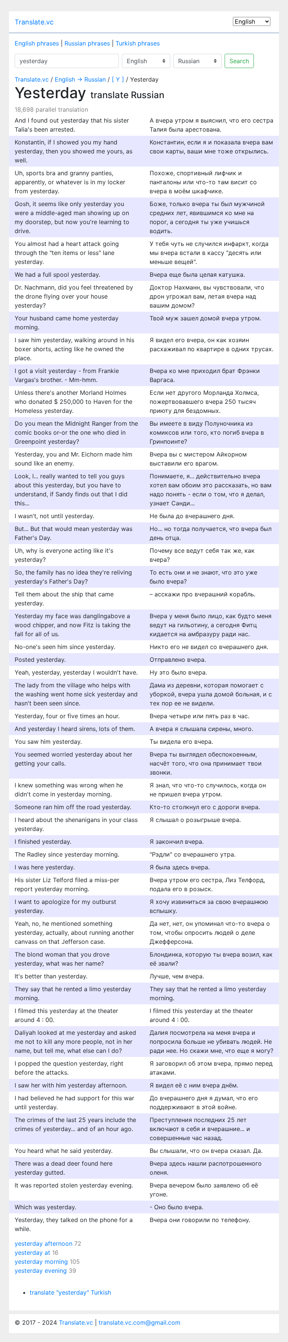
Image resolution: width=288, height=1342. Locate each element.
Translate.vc (34, 22)
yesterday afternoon (43, 1243)
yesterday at (32, 1252)
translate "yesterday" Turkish (70, 1292)
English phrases (37, 43)
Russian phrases (87, 43)
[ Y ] (118, 79)
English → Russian (80, 79)
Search (239, 61)
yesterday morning (41, 1261)
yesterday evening (41, 1270)
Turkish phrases (138, 43)
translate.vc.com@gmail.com (139, 1322)
